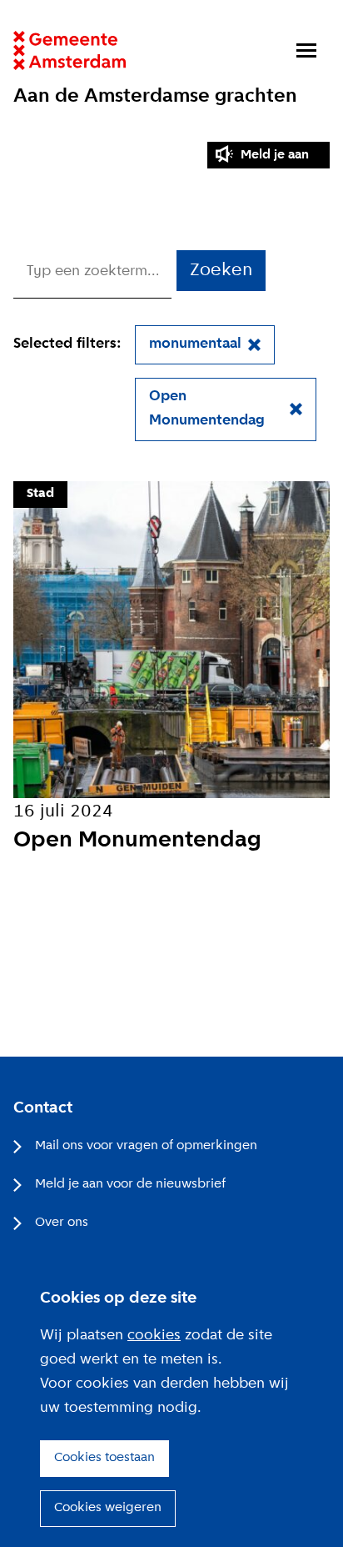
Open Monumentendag (207, 409)
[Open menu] (306, 50)
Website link (69, 50)
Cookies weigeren (108, 1507)
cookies (154, 1336)
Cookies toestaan (104, 1457)
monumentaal (195, 344)
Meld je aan (275, 155)
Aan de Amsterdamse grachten (155, 97)
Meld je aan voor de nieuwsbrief (130, 1184)
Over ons (61, 1222)
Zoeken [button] (221, 270)
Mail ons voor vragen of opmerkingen (146, 1146)
